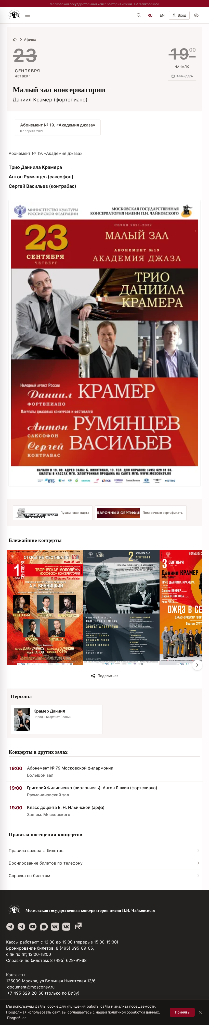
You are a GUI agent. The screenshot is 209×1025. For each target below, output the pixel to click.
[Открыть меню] (27, 15)
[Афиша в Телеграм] (77, 927)
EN (162, 15)
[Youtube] (33, 927)
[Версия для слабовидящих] (196, 15)
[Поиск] (138, 15)
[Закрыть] (200, 1012)
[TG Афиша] (21, 927)
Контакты (15, 974)
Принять (182, 1012)
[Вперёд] (197, 665)
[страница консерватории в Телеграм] (10, 927)
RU (150, 15)
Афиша (30, 39)
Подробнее (17, 1018)
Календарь (184, 76)
